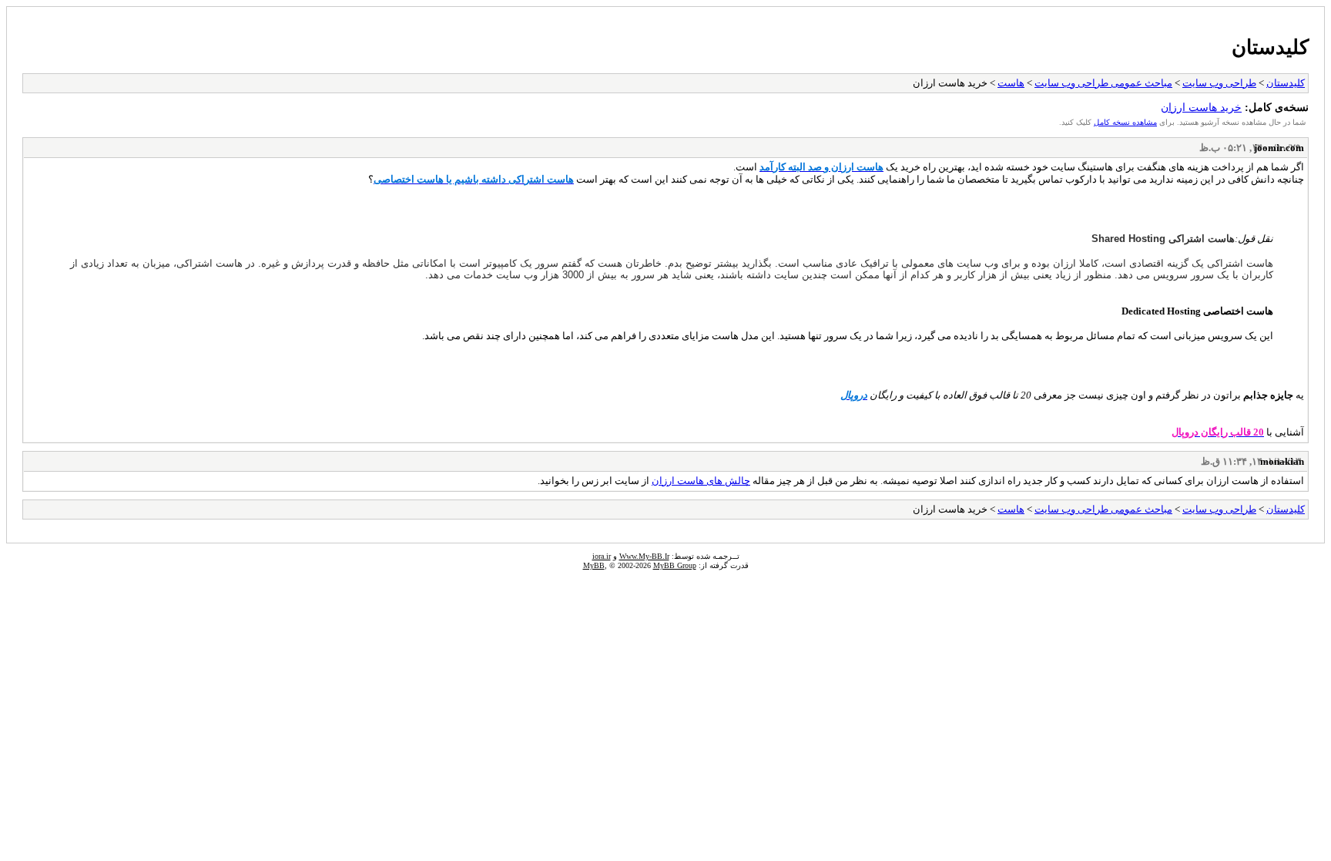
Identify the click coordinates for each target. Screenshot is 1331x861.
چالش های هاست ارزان (701, 480)
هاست (1010, 83)
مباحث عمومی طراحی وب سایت (1103, 83)
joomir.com (1279, 147)
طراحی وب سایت (1219, 83)
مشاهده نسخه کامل (1125, 122)
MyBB (594, 565)
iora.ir (601, 556)
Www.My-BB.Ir (644, 556)
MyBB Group (674, 565)
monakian (1282, 461)
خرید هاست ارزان (1201, 107)
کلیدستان (1270, 47)
